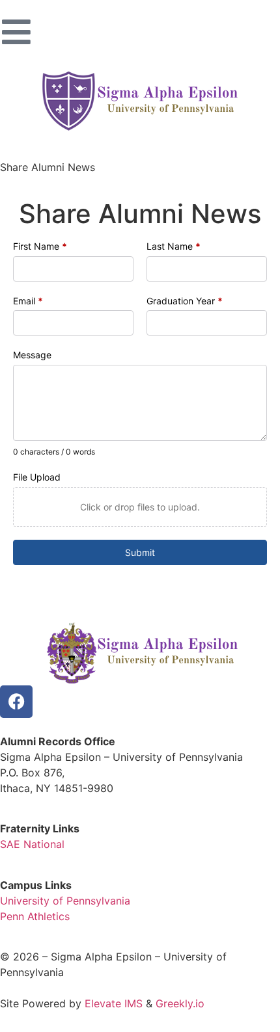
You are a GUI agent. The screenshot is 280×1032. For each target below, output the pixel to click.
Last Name (174, 246)
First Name (40, 246)
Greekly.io (180, 1003)
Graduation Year (185, 300)
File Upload (37, 477)
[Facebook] (16, 701)
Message (32, 354)
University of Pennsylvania (65, 900)
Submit (140, 552)
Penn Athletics (35, 916)
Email (28, 300)
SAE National (32, 844)
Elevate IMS (114, 1003)
